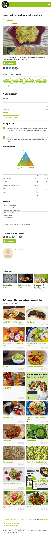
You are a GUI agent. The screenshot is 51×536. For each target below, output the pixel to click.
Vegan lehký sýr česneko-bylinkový (36, 462)
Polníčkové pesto (31, 440)
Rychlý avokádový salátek (10, 507)
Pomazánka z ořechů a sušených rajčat (36, 418)
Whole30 (6, 86)
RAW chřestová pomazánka (34, 507)
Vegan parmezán (8, 462)
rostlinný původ (7, 82)
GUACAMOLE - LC (8, 417)
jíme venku (6, 79)
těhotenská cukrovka (18, 82)
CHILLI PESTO (7, 388)
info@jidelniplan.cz (43, 519)
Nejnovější (6, 303)
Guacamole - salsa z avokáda (35, 367)
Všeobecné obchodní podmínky (10, 525)
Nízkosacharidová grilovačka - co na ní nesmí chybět (39, 287)
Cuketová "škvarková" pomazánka (12, 322)
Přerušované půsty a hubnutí (8, 286)
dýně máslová (6, 101)
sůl (3, 106)
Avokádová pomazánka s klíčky (12, 483)
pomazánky (38, 79)
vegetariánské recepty (41, 82)
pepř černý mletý (6, 109)
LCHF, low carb (14, 79)
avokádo (5, 103)
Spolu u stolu (14, 23)
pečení (31, 79)
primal (44, 79)
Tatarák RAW (7, 440)
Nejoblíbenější (14, 303)
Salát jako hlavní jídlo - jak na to (24, 286)
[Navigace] (49, 4)
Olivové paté (30, 322)
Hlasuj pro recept (9, 63)
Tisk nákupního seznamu (11, 117)
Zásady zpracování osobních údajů (11, 523)
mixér (21, 79)
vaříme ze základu (29, 82)
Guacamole (6, 367)
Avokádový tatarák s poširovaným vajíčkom (36, 344)
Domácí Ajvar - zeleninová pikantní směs (13, 344)
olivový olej (5, 112)
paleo (26, 79)
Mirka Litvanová (9, 20)
